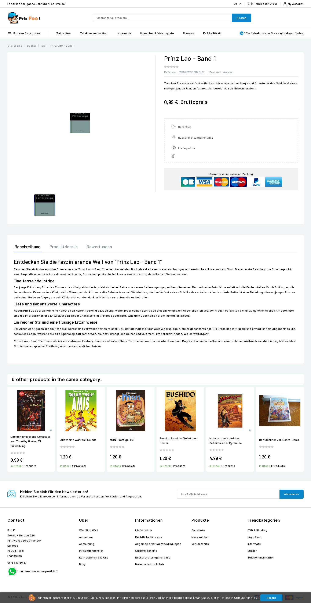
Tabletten (63, 33)
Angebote (198, 530)
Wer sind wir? (88, 530)
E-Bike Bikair (212, 33)
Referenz (170, 72)
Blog (82, 564)
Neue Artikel (200, 537)
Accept (271, 597)
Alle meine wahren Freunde (78, 439)
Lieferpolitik (143, 530)
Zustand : (216, 72)
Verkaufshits (200, 544)
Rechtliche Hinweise (148, 537)
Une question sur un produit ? (37, 571)
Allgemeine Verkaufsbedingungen (158, 544)
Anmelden (86, 537)
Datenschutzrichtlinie (149, 564)
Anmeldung (86, 544)
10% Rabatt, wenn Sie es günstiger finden (274, 33)
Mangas (188, 33)
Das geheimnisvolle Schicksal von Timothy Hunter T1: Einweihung (30, 441)
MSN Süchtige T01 (122, 439)
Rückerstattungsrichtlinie (152, 557)
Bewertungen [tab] (99, 246)
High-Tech (254, 537)
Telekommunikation (93, 33)
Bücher (252, 550)
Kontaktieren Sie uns (93, 557)
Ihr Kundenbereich (91, 550)
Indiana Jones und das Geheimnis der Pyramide (225, 440)
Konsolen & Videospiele (157, 33)
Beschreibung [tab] (27, 246)
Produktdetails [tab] (63, 246)
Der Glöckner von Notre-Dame (279, 439)
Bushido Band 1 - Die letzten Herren (178, 440)
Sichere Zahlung (146, 550)
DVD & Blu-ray (257, 530)
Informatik (124, 33)
